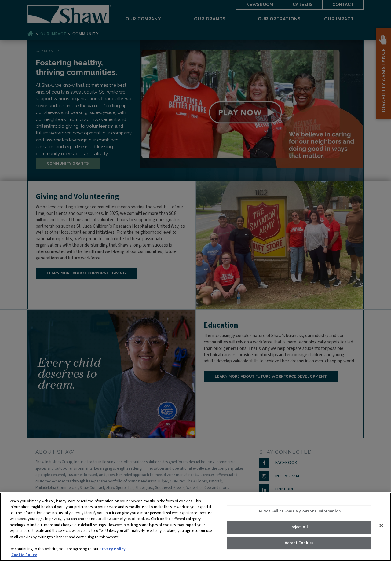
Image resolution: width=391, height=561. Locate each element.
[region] (195, 526)
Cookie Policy (24, 554)
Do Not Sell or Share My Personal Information (299, 511)
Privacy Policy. (112, 549)
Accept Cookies (299, 543)
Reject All (299, 527)
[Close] (381, 525)
